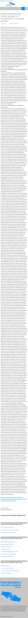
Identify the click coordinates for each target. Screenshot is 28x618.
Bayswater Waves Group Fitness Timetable (11, 499)
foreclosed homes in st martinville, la (8, 554)
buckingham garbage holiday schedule (10, 551)
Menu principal (26, 8)
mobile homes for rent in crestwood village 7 (11, 13)
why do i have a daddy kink (6, 573)
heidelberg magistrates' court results (8, 532)
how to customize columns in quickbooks (10, 570)
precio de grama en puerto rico (7, 527)
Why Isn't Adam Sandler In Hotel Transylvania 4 (12, 497)
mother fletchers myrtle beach (7, 556)
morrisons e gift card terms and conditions (10, 530)
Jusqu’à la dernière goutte (6, 509)
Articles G (14, 500)
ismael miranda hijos (14, 23)
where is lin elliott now (5, 565)
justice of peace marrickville (8, 568)
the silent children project (6, 546)
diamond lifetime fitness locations (8, 541)
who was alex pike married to (7, 544)
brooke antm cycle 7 (6, 549)
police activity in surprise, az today (7, 616)
